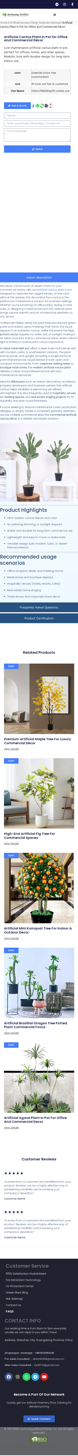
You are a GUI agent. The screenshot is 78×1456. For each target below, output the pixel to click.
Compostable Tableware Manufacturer (29, 1449)
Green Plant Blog (17, 1292)
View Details (11, 749)
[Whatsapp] (38, 106)
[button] (55, 15)
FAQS (10, 1311)
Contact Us (13, 1305)
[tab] (39, 277)
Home (4, 22)
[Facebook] (33, 106)
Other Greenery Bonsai (45, 22)
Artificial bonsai (19, 22)
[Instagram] (46, 106)
